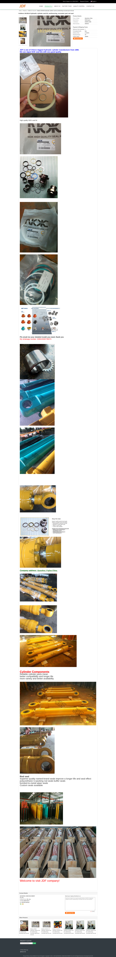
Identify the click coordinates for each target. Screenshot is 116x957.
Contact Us (90, 6)
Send (34, 943)
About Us (57, 6)
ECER (91, 956)
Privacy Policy (26, 956)
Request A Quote (84, 1)
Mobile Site (23, 951)
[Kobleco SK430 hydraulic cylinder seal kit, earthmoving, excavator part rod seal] (24, 925)
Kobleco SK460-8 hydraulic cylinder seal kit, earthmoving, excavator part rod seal (69, 931)
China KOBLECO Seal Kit (35, 956)
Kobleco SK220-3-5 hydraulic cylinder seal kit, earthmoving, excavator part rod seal (46, 931)
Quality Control (79, 6)
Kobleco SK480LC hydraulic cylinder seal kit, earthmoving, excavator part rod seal (80, 931)
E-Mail (21, 949)
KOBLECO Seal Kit (32, 10)
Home (41, 6)
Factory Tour (66, 6)
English (94, 1)
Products (48, 6)
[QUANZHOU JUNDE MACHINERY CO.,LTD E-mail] (23, 904)
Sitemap (26, 949)
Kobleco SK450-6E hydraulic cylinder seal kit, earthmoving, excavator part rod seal (91, 931)
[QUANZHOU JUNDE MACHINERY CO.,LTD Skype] (21, 904)
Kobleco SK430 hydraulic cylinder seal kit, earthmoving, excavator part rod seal (24, 931)
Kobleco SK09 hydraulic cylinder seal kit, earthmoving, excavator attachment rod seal (35, 931)
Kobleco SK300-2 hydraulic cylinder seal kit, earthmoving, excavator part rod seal (57, 931)
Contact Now (79, 38)
